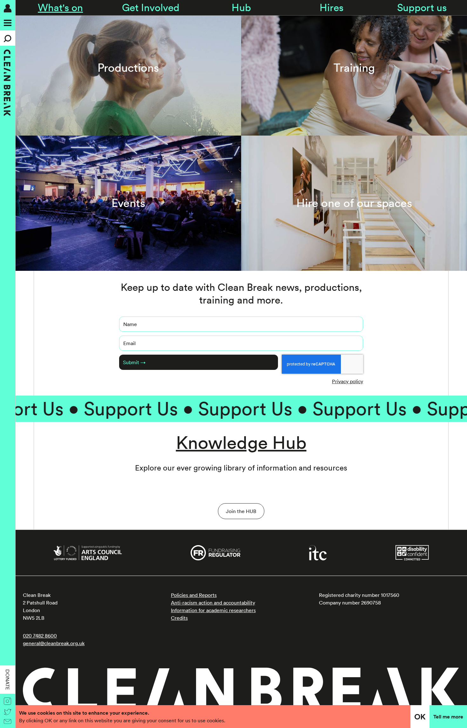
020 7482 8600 (40, 635)
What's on (60, 7)
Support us (422, 7)
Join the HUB (241, 511)
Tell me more (448, 716)
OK (420, 716)
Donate (7, 679)
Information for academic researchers (213, 610)
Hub (241, 7)
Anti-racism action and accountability (213, 602)
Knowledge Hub (241, 442)
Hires (331, 7)
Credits (179, 618)
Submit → (134, 362)
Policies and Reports (194, 595)
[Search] (7, 38)
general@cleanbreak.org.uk (54, 643)
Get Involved (150, 7)
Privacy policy (347, 381)
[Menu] (7, 22)
